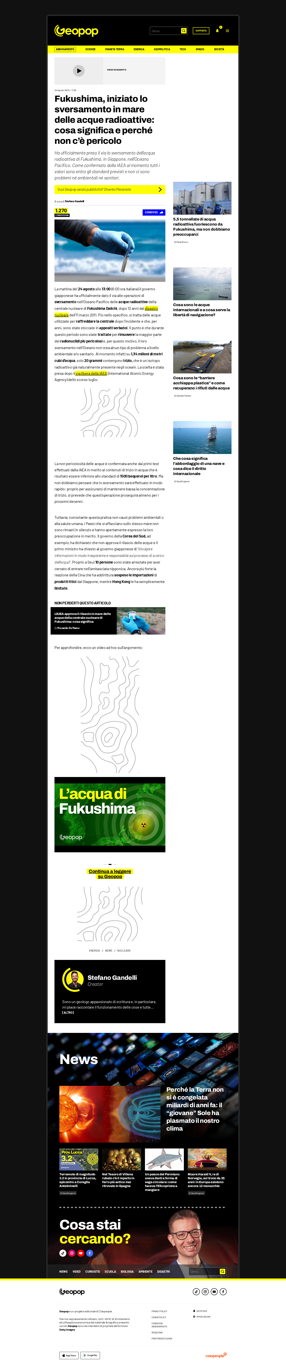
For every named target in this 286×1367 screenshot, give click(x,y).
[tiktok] (196, 1291)
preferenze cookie (162, 1338)
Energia (139, 49)
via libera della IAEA (91, 373)
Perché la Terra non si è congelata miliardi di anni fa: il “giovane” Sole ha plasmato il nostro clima (195, 1109)
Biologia (127, 1271)
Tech (183, 49)
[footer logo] (95, 1292)
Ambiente (145, 1271)
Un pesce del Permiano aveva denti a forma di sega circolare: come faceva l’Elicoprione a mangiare (162, 1182)
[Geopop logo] (76, 31)
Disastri (163, 1271)
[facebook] (223, 1291)
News (63, 1271)
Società (219, 49)
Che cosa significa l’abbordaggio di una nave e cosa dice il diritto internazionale (198, 466)
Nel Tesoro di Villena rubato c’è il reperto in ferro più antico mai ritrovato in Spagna (118, 1180)
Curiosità (92, 1271)
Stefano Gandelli (112, 977)
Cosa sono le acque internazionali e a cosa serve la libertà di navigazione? (201, 310)
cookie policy (159, 1317)
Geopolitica (162, 49)
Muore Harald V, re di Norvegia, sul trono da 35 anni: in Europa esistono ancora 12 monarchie (206, 1180)
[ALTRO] (68, 1012)
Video (77, 1271)
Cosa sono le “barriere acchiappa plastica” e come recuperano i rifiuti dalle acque (201, 383)
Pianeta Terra (114, 49)
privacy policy (159, 1311)
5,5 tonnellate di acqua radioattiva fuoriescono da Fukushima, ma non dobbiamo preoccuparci (201, 226)
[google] (90, 1355)
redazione (157, 1332)
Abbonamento (65, 49)
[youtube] (214, 1291)
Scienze (90, 49)
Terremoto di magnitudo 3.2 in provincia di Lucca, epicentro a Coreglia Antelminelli (77, 1180)
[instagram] (205, 1291)
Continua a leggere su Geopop (110, 874)
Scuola (110, 1271)
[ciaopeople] (216, 1355)
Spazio (200, 49)
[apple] (69, 1355)
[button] (227, 31)
